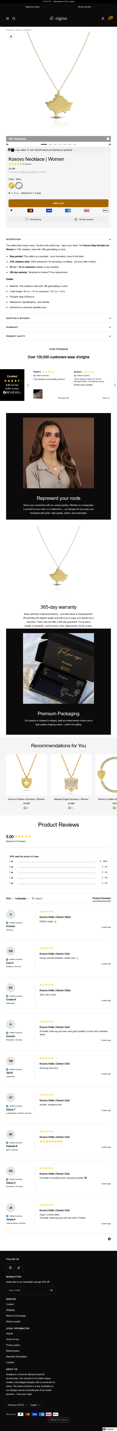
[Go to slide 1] (44, 144)
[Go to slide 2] (50, 144)
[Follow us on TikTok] (18, 1268)
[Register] (51, 1290)
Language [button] (21, 898)
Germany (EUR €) (16, 1405)
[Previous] (7, 144)
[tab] (101, 899)
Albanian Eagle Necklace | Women (71, 799)
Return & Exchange (16, 1315)
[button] (28, 385)
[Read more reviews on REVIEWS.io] (12, 393)
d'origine (9, 30)
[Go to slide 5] (64, 144)
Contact (10, 1304)
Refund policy (13, 1350)
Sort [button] (8, 898)
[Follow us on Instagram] (10, 1268)
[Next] (109, 144)
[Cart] (109, 18)
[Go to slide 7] (74, 144)
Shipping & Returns (18, 318)
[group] (22, 836)
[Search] (13, 18)
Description (13, 239)
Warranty (12, 327)
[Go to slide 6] (69, 144)
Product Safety (15, 336)
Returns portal (13, 1321)
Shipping (10, 1310)
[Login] (102, 18)
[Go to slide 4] (60, 144)
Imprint (9, 1333)
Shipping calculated (28, 172)
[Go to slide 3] (55, 144)
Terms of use (12, 1339)
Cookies (10, 1362)
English (33, 1405)
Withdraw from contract (58, 1420)
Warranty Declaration (16, 1356)
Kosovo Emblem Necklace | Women (26, 799)
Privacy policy (13, 1345)
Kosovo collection (23, 30)
